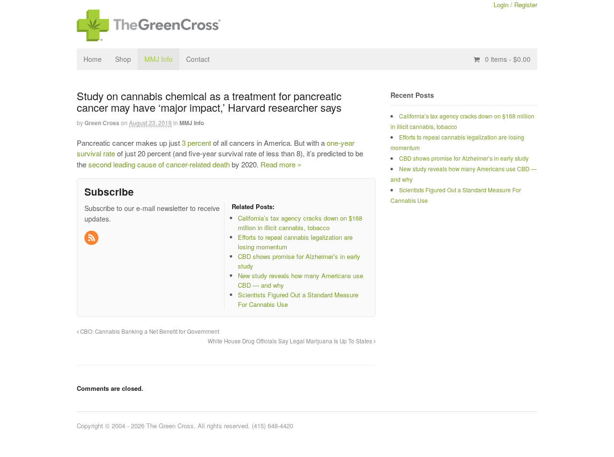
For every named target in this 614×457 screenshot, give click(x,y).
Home (92, 59)
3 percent (196, 143)
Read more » (280, 164)
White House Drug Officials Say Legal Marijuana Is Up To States (291, 341)
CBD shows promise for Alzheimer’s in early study (464, 158)
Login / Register (515, 4)
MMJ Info (158, 59)
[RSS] (92, 238)
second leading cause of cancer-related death (159, 164)
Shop (123, 59)
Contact (198, 59)
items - (508, 59)
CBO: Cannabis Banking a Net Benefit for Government (149, 331)
